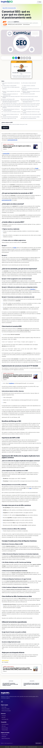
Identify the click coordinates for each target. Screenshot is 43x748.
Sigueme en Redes (21, 70)
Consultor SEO (5, 734)
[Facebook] (27, 67)
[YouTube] (25, 67)
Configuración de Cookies (32, 746)
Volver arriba (38, 743)
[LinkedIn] (18, 67)
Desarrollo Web (5, 728)
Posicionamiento (5, 724)
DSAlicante (4, 736)
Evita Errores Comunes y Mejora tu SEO (30, 106)
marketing (32, 289)
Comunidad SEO (5, 719)
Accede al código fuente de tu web (9, 118)
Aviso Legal (4, 707)
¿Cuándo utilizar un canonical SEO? (9, 85)
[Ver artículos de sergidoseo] (5, 23)
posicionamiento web (12, 139)
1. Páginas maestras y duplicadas (29, 85)
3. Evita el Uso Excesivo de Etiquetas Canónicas (12, 111)
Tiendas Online (5, 729)
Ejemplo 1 (24, 87)
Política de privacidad (6, 710)
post (30, 488)
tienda (14, 247)
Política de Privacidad (14, 746)
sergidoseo (16, 21)
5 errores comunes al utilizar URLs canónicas (31, 104)
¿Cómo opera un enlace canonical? (29, 82)
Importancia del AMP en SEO (27, 99)
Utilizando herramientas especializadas (10, 116)
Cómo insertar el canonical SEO (28, 93)
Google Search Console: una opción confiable (31, 116)
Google (36, 168)
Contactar (4, 715)
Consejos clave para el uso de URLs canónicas (11, 104)
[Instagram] (16, 67)
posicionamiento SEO (6, 200)
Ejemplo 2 (5, 88)
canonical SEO (6, 153)
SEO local (4, 726)
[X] (14, 67)
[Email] (2, 702)
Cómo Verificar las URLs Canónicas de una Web (31, 114)
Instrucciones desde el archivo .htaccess (30, 96)
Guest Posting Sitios (6, 738)
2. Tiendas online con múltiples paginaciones (11, 87)
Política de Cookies (5, 708)
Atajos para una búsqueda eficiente (29, 118)
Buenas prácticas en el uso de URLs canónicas (31, 103)
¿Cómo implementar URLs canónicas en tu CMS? (12, 103)
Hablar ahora (5, 127)
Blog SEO (3, 717)
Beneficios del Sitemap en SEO (8, 99)
